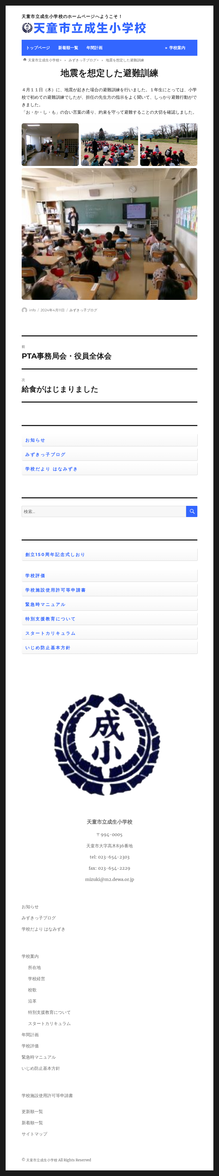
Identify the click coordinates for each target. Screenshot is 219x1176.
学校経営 (36, 978)
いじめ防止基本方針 (48, 647)
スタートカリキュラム (50, 633)
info (32, 310)
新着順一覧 (68, 47)
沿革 (32, 1001)
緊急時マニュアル (45, 604)
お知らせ (35, 440)
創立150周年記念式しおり (55, 554)
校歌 (32, 989)
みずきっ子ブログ (83, 310)
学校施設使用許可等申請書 (55, 590)
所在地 (34, 967)
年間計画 (95, 47)
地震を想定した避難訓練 (109, 72)
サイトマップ (34, 1134)
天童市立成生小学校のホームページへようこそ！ (72, 16)
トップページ (38, 47)
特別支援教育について (50, 618)
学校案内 (177, 47)
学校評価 (35, 575)
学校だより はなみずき (51, 468)
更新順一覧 (32, 1111)
